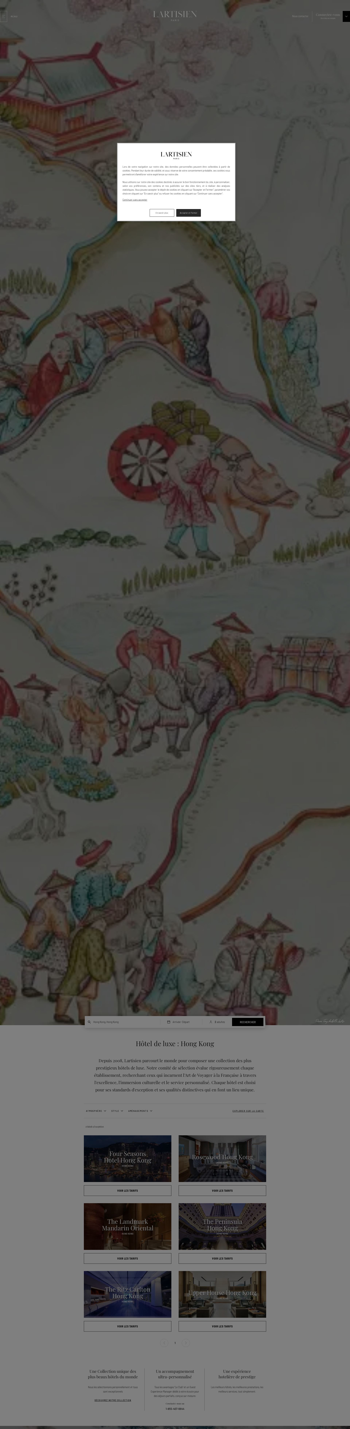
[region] (176, 182)
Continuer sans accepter (134, 199)
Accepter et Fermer (188, 213)
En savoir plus (162, 213)
